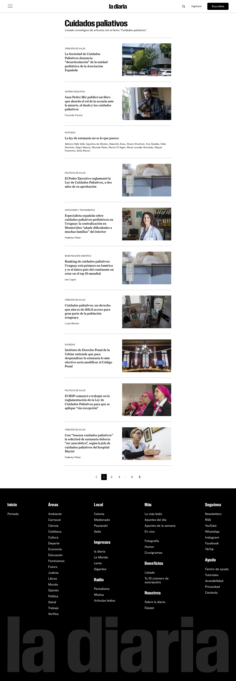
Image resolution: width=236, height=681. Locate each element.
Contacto (211, 593)
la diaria (99, 551)
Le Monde (101, 557)
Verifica (53, 614)
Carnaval (54, 520)
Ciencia (53, 526)
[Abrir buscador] (183, 6)
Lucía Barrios (72, 323)
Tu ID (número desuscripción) (157, 580)
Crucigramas (153, 553)
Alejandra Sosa (117, 143)
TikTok (209, 549)
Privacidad (212, 587)
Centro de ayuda (217, 569)
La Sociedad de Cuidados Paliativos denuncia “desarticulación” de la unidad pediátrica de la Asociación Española (86, 62)
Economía (55, 549)
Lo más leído (153, 514)
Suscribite (218, 6)
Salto (97, 531)
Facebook (212, 543)
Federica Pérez (73, 237)
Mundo (53, 584)
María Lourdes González (140, 147)
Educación (55, 555)
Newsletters (213, 514)
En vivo (150, 531)
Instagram (212, 537)
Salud (52, 602)
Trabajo (53, 608)
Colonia (99, 514)
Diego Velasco (82, 147)
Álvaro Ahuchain (136, 143)
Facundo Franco (74, 115)
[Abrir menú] (10, 6)
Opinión (53, 590)
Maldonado (102, 520)
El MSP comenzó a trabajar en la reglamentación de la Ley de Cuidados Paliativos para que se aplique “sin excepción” (87, 402)
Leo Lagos (70, 279)
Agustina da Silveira (97, 143)
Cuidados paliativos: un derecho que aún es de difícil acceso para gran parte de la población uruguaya (88, 311)
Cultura (53, 537)
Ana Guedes (152, 143)
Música (99, 595)
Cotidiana (55, 531)
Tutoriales (211, 575)
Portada (13, 514)
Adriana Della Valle (75, 143)
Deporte (54, 543)
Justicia (53, 573)
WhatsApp (212, 531)
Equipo (149, 608)
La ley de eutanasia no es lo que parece (92, 138)
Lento (98, 563)
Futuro (52, 567)
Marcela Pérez (99, 147)
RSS (208, 520)
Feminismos (56, 561)
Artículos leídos (104, 600)
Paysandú (101, 526)
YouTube (211, 526)
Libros (52, 579)
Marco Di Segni (117, 147)
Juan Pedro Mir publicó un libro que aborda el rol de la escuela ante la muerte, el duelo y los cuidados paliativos (89, 103)
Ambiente (55, 514)
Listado (150, 572)
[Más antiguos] (139, 477)
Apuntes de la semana (160, 526)
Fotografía (152, 541)
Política (53, 596)
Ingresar (196, 6)
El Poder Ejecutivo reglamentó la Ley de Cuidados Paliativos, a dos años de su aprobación (88, 182)
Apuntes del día (155, 520)
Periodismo (102, 589)
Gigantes (100, 569)
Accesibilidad (214, 581)
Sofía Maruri (83, 150)
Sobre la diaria (155, 602)
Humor (149, 547)
